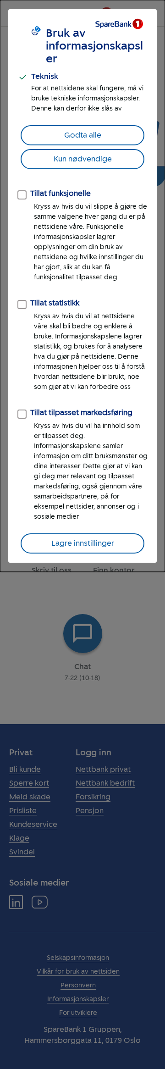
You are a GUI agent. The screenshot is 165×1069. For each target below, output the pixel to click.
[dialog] (82, 286)
